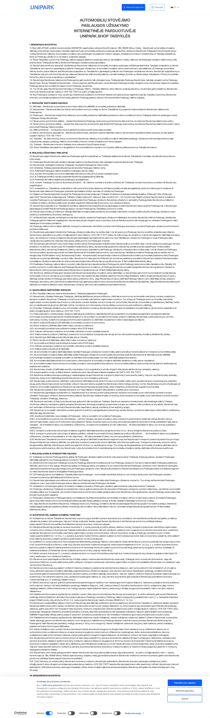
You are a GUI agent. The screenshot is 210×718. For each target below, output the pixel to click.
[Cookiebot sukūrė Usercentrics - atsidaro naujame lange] (20, 713)
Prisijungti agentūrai (135, 7)
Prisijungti (159, 7)
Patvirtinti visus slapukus (185, 683)
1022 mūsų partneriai (52, 685)
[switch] (71, 713)
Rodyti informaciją (133, 713)
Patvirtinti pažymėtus (185, 691)
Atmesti (185, 699)
